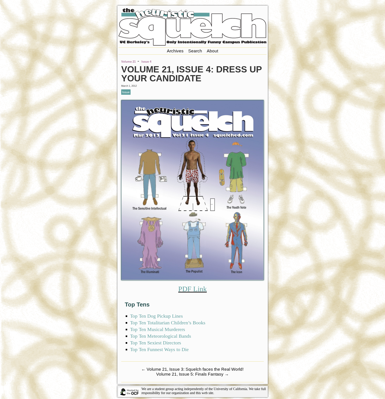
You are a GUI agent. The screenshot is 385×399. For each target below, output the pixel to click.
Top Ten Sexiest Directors (155, 343)
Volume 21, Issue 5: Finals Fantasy (192, 374)
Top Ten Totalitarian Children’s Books (167, 322)
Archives (175, 51)
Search (195, 51)
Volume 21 (128, 61)
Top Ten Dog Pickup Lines (156, 316)
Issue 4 (146, 61)
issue (126, 92)
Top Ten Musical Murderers (157, 329)
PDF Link (192, 289)
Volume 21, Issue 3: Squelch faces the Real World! (192, 369)
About (212, 51)
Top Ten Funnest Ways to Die (159, 349)
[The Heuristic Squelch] (192, 44)
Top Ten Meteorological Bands (160, 336)
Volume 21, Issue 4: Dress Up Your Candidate (191, 73)
